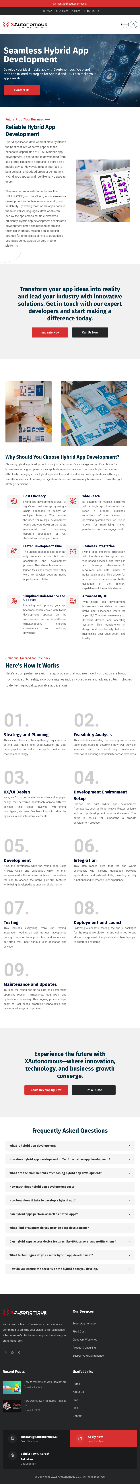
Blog (75, 1408)
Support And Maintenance (88, 1355)
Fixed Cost (79, 1331)
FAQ (75, 1399)
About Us (78, 1391)
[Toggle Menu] (125, 24)
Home (76, 1383)
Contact (77, 1416)
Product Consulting (84, 1347)
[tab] (70, 1146)
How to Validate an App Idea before (45, 1382)
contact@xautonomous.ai (39, 1437)
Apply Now (95, 1437)
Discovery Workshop (85, 1339)
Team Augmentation (85, 1323)
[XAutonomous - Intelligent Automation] (27, 24)
